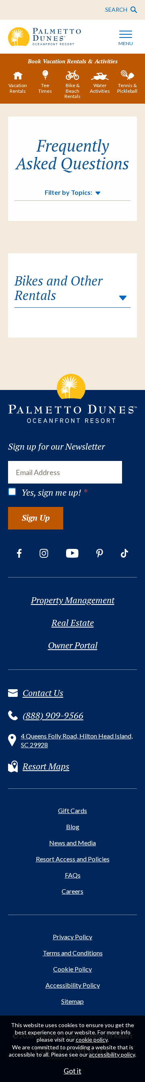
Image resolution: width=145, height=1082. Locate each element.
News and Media (72, 842)
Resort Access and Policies (73, 859)
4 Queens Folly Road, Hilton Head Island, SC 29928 (77, 740)
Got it (72, 1070)
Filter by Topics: (68, 192)
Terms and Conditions (73, 953)
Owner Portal (72, 645)
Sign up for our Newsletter (56, 446)
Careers (72, 891)
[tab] (17, 83)
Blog (72, 826)
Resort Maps (46, 766)
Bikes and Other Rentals (58, 287)
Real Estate (73, 623)
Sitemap (72, 1001)
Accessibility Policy (73, 985)
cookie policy (92, 1039)
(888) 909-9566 (53, 715)
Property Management (72, 600)
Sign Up (36, 517)
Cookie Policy (72, 969)
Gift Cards (72, 810)
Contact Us (43, 693)
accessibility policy (112, 1054)
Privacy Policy (72, 936)
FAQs (73, 875)
